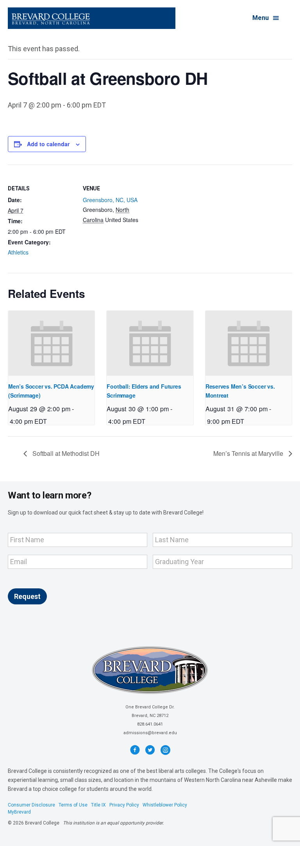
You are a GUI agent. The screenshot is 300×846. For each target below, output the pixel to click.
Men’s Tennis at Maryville (249, 453)
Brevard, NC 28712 (150, 715)
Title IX (98, 805)
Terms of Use (73, 805)
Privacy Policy (124, 805)
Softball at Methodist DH (65, 453)
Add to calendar (48, 144)
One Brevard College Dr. (150, 707)
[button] (266, 18)
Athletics (18, 252)
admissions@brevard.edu (150, 732)
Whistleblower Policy (165, 805)
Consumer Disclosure (31, 805)
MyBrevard (19, 812)
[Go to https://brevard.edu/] (91, 18)
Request (27, 596)
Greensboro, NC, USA (110, 200)
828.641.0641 (150, 724)
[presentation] (51, 343)
